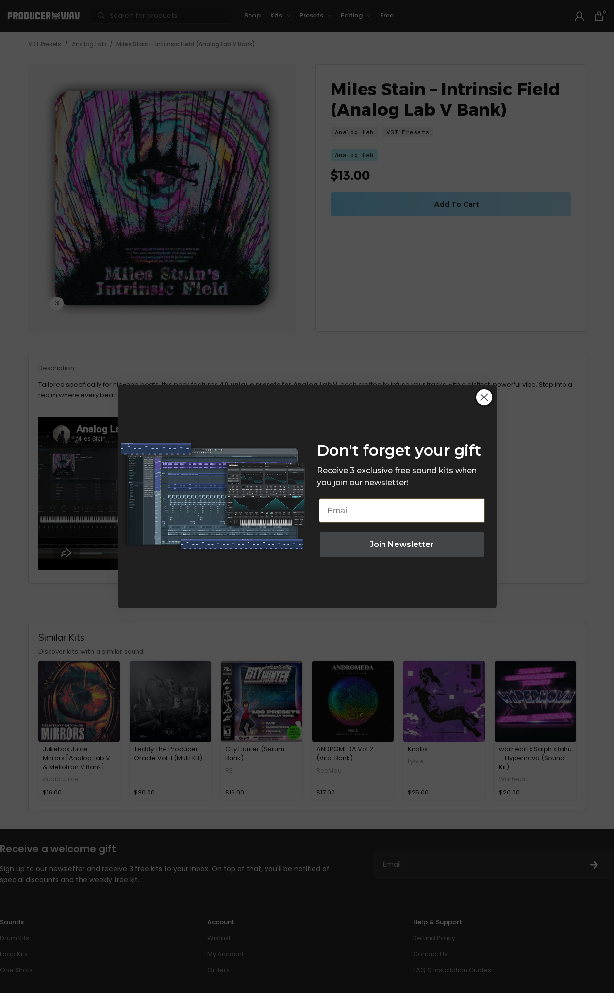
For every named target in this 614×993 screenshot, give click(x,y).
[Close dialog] (484, 397)
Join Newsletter (402, 544)
